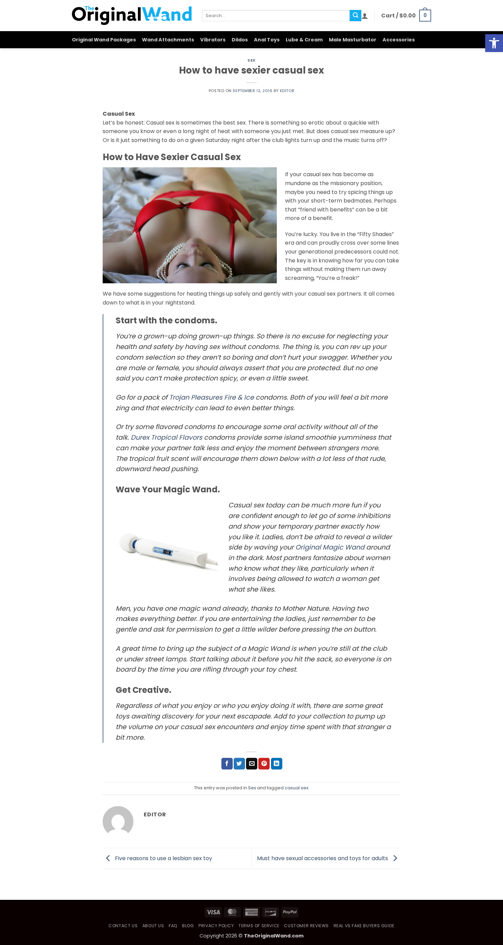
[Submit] (355, 16)
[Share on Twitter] (239, 763)
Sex (251, 60)
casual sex (296, 788)
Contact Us (123, 926)
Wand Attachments (168, 39)
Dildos (240, 39)
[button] (494, 43)
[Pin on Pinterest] (264, 763)
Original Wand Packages (104, 39)
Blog (188, 926)
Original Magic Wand (329, 547)
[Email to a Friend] (251, 763)
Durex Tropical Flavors (166, 437)
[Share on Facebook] (227, 763)
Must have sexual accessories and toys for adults (323, 858)
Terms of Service (259, 926)
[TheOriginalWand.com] (132, 15)
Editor (287, 90)
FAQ (173, 926)
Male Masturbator (352, 39)
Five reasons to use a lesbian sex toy (163, 858)
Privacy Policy (216, 926)
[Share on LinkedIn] (276, 763)
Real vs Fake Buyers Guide (364, 926)
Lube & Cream (304, 39)
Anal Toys (267, 39)
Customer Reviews (306, 926)
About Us (153, 926)
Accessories (399, 39)
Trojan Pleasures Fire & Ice (211, 397)
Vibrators (212, 39)
